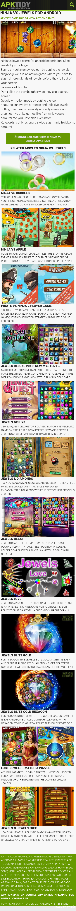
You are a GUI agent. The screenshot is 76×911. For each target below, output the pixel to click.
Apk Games (45, 894)
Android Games (23, 18)
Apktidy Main (10, 894)
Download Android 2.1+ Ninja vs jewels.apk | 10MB (39, 138)
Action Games (45, 18)
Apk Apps (61, 894)
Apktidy (5, 18)
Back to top (64, 907)
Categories (29, 894)
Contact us (20, 898)
